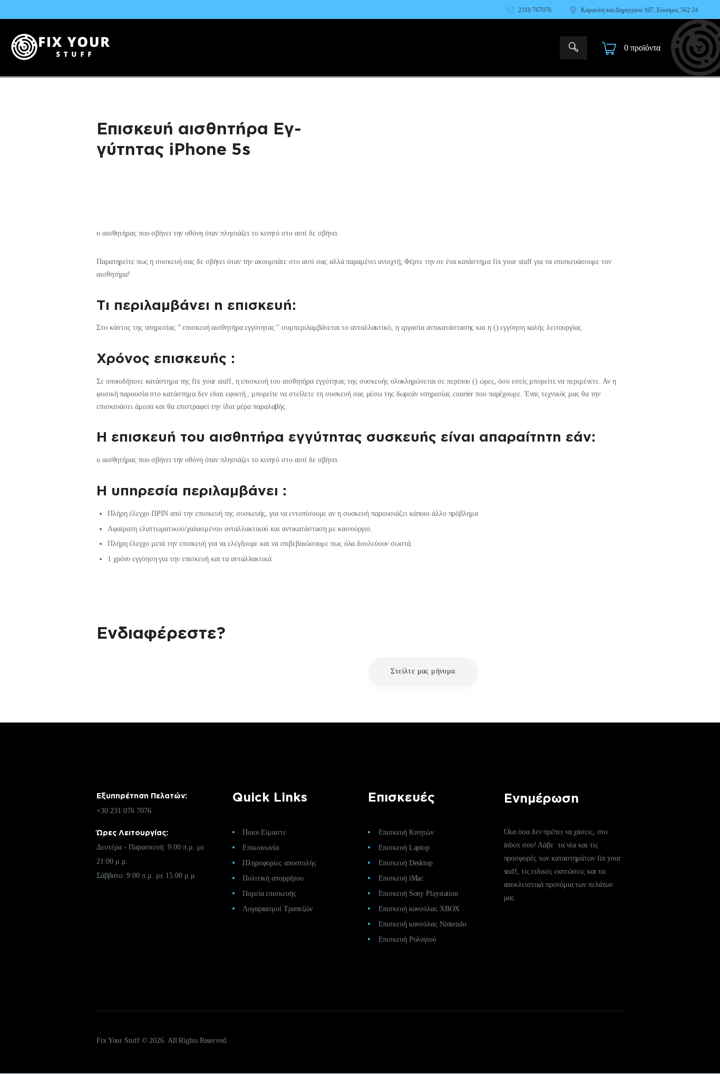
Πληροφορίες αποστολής (279, 863)
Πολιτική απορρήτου (273, 878)
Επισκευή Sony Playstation (418, 893)
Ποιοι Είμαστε (264, 832)
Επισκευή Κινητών (406, 832)
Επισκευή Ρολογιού (407, 939)
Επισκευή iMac (401, 878)
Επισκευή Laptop (404, 848)
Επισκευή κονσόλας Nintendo (422, 924)
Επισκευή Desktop (405, 863)
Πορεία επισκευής (269, 893)
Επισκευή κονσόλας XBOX (419, 909)
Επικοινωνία (260, 848)
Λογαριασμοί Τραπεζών (277, 909)
